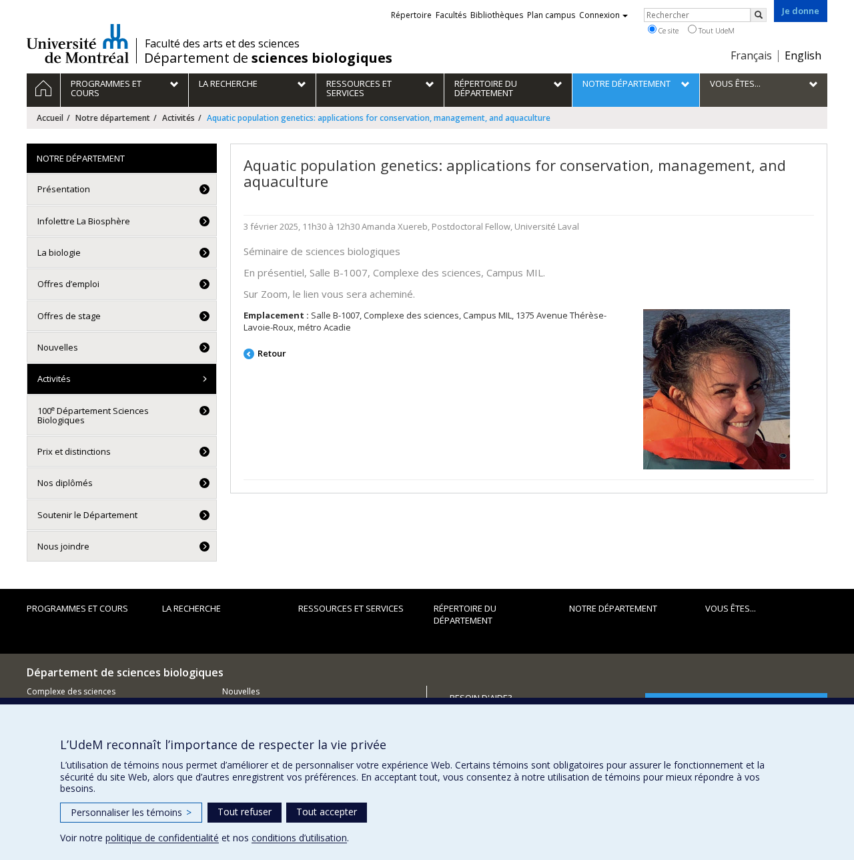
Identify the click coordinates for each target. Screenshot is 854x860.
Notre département (112, 118)
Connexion (599, 15)
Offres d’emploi (68, 284)
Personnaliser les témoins (131, 812)
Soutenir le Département (87, 515)
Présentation (63, 189)
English (803, 55)
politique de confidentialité (162, 837)
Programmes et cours (77, 608)
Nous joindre (63, 546)
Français (751, 55)
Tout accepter (326, 811)
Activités (178, 118)
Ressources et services (351, 608)
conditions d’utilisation (299, 837)
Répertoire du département (465, 614)
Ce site (668, 30)
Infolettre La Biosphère (83, 221)
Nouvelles (57, 347)
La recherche (191, 608)
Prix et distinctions (74, 451)
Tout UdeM (716, 30)
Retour (272, 353)
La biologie (59, 252)
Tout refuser (245, 811)
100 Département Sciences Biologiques (93, 415)
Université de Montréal (78, 43)
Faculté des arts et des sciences (222, 43)
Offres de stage (69, 316)
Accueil (50, 118)
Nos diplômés (65, 483)
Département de (268, 58)
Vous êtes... (730, 608)
